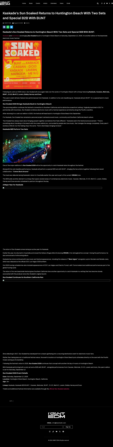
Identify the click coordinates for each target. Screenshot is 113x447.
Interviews (54, 3)
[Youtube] (107, 3)
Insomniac (16, 36)
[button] (4, 27)
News (61, 3)
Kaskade (6, 36)
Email (68, 3)
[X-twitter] (109, 3)
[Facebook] (112, 3)
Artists (45, 3)
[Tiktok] (104, 3)
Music (31, 3)
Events (38, 3)
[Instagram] (102, 3)
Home (24, 3)
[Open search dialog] (97, 3)
